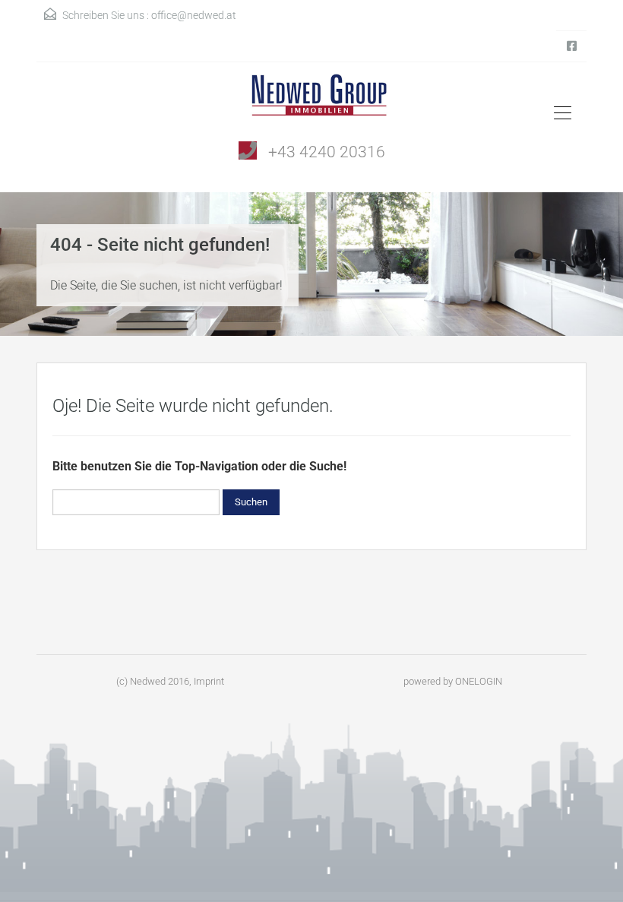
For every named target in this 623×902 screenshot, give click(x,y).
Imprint (209, 681)
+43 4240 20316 (326, 152)
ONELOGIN (478, 681)
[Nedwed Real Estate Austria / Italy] (312, 100)
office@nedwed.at (193, 15)
